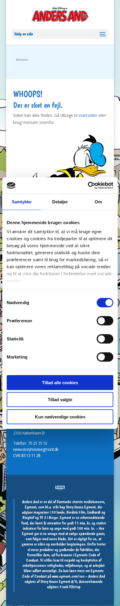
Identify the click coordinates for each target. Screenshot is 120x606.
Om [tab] (98, 201)
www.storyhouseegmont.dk (35, 449)
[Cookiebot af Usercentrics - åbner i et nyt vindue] (87, 185)
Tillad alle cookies (60, 382)
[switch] (105, 320)
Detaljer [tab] (60, 201)
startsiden (88, 115)
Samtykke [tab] (22, 201)
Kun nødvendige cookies (60, 416)
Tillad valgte (60, 399)
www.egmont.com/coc (68, 576)
